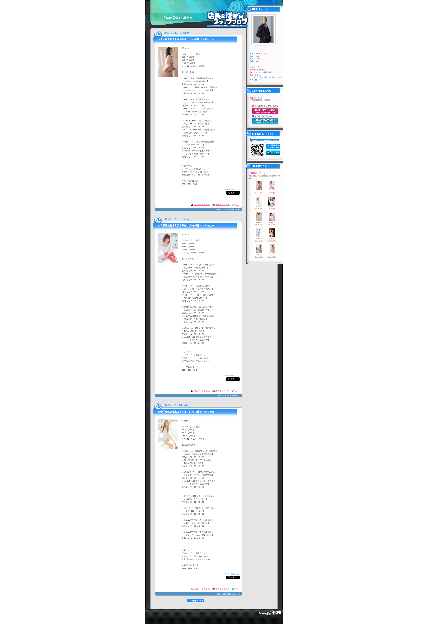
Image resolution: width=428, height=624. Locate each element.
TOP (237, 204)
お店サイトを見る (202, 204)
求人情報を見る (223, 204)
